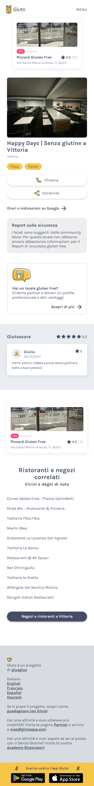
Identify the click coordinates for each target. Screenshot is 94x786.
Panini (33, 167)
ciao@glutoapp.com (28, 729)
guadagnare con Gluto (27, 711)
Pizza (15, 167)
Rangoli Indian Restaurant (30, 597)
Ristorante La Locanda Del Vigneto (37, 538)
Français (15, 688)
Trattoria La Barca (22, 548)
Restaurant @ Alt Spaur (28, 557)
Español (14, 692)
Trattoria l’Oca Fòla (23, 518)
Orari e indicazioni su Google (33, 208)
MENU (81, 9)
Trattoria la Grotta (22, 577)
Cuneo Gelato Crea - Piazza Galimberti (40, 498)
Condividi (51, 193)
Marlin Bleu (17, 528)
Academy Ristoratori (25, 747)
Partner (60, 724)
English (13, 683)
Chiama (51, 180)
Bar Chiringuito (20, 567)
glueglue (19, 669)
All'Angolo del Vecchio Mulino (32, 587)
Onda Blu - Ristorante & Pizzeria (36, 508)
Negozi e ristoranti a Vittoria (47, 616)
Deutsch (14, 697)
